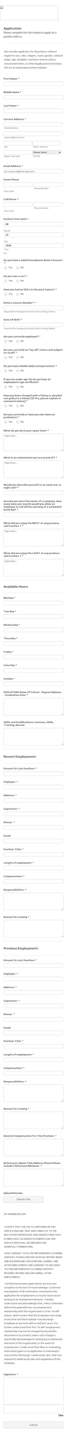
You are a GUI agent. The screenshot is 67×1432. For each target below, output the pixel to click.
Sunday (9, 678)
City (5, 147)
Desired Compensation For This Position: (30, 1135)
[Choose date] (5, 253)
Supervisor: (12, 808)
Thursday (10, 638)
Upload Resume (13, 1193)
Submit (33, 1424)
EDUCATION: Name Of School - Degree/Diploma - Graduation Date (32, 693)
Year (6, 249)
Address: (10, 795)
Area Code (9, 191)
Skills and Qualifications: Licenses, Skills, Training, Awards (29, 723)
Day (6, 241)
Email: (7, 835)
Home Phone (11, 179)
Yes (11, 267)
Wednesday (12, 624)
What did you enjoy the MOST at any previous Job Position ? (31, 524)
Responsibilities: (15, 889)
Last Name (11, 105)
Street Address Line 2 (14, 137)
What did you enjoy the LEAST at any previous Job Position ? (32, 554)
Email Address (13, 166)
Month (7, 231)
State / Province (40, 147)
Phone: (9, 822)
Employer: (11, 781)
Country (36, 156)
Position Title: (13, 849)
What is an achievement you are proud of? (30, 457)
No (22, 267)
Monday (9, 597)
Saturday (10, 665)
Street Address (11, 128)
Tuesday (10, 611)
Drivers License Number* (20, 302)
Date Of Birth (13, 319)
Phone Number (41, 188)
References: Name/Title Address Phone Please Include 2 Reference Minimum (32, 1164)
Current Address (15, 119)
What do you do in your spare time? (26, 430)
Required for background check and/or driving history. (29, 312)
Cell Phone (11, 199)
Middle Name (12, 92)
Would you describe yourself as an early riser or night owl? (32, 486)
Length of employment (19, 862)
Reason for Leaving (16, 916)
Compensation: (14, 876)
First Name (11, 78)
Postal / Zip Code (12, 156)
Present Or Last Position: (20, 768)
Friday (8, 651)
